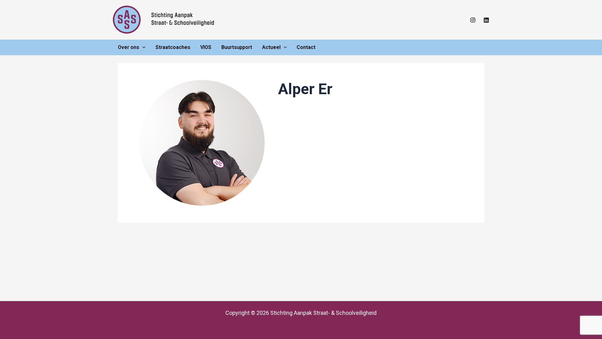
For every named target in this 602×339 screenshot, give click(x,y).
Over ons (128, 47)
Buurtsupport (236, 47)
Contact (306, 47)
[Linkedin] (486, 20)
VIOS (205, 47)
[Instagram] (473, 20)
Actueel (271, 47)
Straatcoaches (173, 47)
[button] (142, 47)
